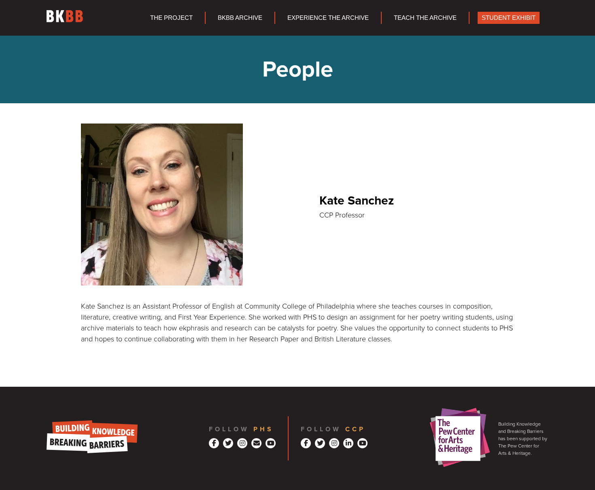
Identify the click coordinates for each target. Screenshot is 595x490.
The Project (171, 17)
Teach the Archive (425, 17)
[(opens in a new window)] (214, 443)
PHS (263, 429)
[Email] (256, 443)
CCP (355, 429)
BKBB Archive (240, 17)
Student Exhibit (509, 17)
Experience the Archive (328, 17)
